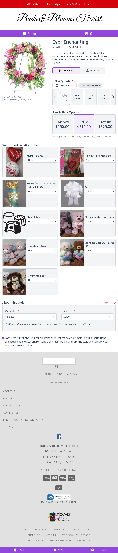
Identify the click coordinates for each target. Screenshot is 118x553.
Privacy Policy (37, 540)
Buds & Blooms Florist (59, 19)
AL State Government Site (74, 535)
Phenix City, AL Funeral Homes (42, 529)
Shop (31, 33)
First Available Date (90, 85)
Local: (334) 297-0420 (59, 462)
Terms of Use (82, 540)
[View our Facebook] (59, 438)
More (57, 63)
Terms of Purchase (59, 540)
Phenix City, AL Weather (42, 535)
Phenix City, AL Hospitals (78, 529)
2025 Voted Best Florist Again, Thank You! (59, 4)
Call (20, 550)
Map (60, 550)
